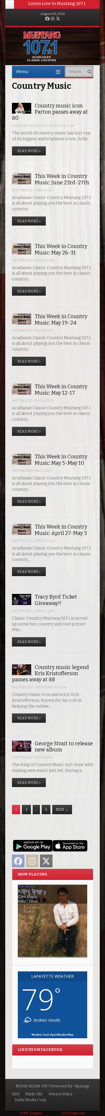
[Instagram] (52, 19)
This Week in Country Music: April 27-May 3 (61, 530)
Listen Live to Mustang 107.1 (56, 3)
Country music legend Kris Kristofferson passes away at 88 (50, 673)
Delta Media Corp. (31, 1100)
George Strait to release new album (64, 746)
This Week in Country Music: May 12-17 (61, 389)
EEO (16, 1094)
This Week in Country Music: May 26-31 (61, 249)
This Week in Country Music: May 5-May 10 (61, 459)
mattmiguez (22, 190)
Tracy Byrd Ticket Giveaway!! (56, 600)
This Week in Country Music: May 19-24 (61, 319)
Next (62, 809)
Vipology (81, 1086)
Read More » (29, 151)
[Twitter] (58, 19)
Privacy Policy (61, 1094)
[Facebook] (47, 19)
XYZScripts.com (73, 1113)
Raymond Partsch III (29, 126)
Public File (34, 1094)
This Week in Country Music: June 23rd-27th (62, 179)
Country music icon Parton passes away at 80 (50, 112)
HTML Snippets (31, 1113)
